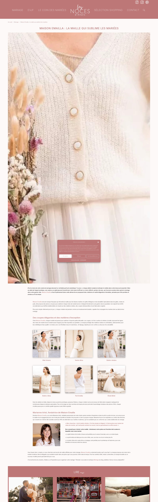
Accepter (65, 256)
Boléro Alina (46, 396)
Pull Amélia (79, 396)
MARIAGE (17, 10)
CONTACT (133, 10)
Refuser (79, 256)
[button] (98, 242)
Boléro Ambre (111, 360)
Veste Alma (79, 360)
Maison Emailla (46, 292)
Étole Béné (111, 396)
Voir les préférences (93, 256)
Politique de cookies (75, 260)
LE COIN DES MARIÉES (52, 10)
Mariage (96, 460)
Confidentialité (83, 260)
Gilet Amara (46, 360)
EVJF (31, 10)
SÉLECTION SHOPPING (108, 10)
